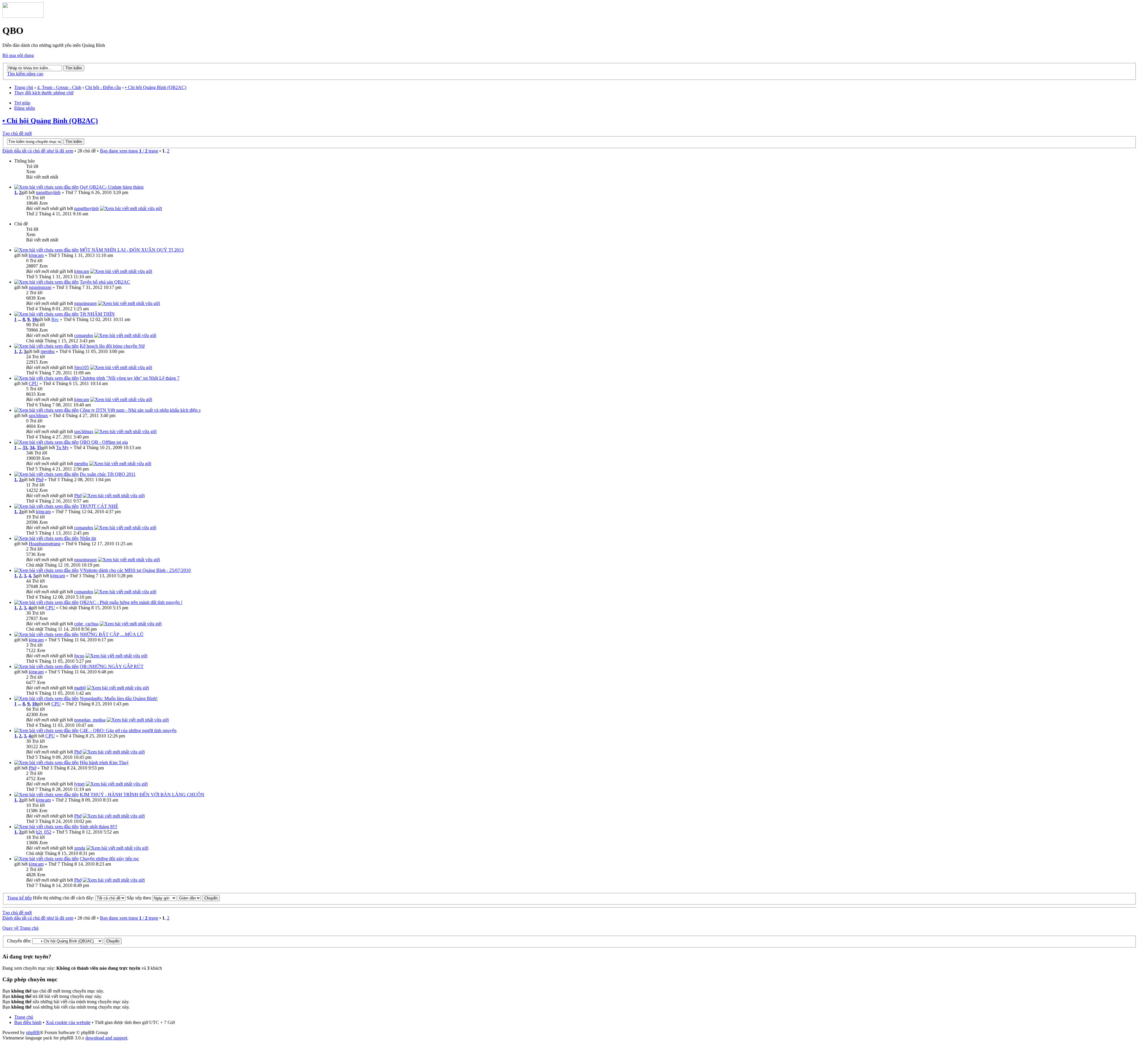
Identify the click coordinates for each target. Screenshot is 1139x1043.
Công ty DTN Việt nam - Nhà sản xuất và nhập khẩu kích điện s (140, 410)
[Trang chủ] (23, 16)
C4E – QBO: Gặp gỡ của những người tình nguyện (128, 730)
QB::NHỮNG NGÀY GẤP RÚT (112, 666)
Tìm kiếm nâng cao (25, 73)
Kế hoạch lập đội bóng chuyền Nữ (112, 346)
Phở (39, 479)
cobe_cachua (86, 623)
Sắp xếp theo (139, 897)
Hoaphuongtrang (45, 543)
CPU (33, 383)
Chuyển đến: (19, 940)
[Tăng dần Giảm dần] (199, 897)
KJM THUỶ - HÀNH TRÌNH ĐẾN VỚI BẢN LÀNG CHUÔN (142, 794)
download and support (106, 1037)
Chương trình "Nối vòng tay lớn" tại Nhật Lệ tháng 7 (129, 378)
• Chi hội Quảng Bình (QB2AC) (155, 87)
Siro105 (81, 367)
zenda (79, 847)
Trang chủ (23, 87)
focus (79, 655)
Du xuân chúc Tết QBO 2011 (108, 474)
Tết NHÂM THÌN (97, 314)
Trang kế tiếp (19, 897)
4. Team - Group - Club (59, 87)
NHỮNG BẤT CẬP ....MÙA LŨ (112, 634)
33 (25, 447)
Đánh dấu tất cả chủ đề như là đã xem (37, 150)
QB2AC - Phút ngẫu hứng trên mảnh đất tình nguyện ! (131, 602)
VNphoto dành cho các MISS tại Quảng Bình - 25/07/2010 (135, 570)
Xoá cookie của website (68, 1022)
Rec (55, 319)
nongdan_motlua (90, 719)
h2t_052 (43, 831)
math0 (80, 687)
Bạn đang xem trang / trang (129, 150)
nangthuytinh (48, 192)
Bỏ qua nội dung (18, 55)
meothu (48, 351)
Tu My (62, 447)
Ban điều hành (28, 1022)
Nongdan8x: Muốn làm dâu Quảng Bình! (119, 698)
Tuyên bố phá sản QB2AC (105, 281)
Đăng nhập (24, 108)
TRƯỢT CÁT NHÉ (99, 506)
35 (39, 447)
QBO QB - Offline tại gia (104, 442)
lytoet (79, 783)
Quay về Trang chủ (20, 928)
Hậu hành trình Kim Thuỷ (104, 762)
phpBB (33, 1032)
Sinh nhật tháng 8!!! (98, 826)
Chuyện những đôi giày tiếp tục (109, 858)
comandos (83, 335)
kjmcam (36, 255)
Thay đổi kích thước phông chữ (44, 92)
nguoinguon (40, 287)
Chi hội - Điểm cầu (103, 87)
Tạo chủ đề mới (17, 133)
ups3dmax (38, 415)
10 (34, 319)
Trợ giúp (22, 102)
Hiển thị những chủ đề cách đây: (64, 897)
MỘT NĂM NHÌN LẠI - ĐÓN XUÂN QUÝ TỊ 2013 (132, 249)
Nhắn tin (88, 538)
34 (32, 447)
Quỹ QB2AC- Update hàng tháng (112, 187)
